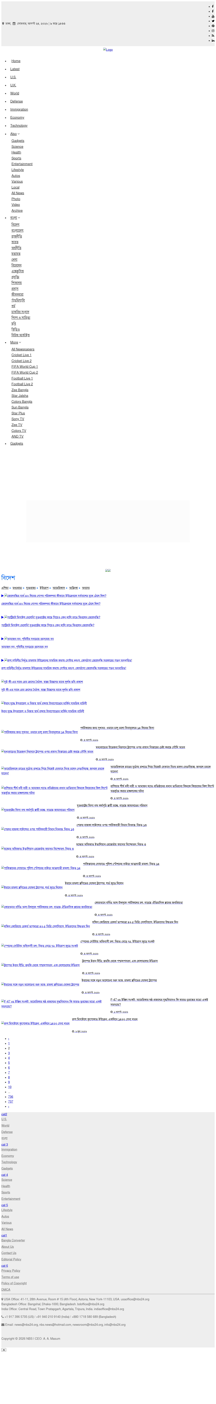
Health (16, 152)
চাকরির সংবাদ (20, 312)
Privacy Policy (10, 1271)
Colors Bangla (21, 402)
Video (15, 205)
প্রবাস (14, 289)
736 (10, 1097)
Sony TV (17, 419)
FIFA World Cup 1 (24, 367)
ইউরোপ (44, 588)
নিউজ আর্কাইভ (20, 335)
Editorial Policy (11, 1259)
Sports (16, 158)
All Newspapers (22, 349)
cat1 (4, 1236)
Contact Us (8, 1253)
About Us (7, 1247)
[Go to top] (3, 1350)
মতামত (15, 254)
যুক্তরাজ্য (31, 588)
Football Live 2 (22, 384)
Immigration (19, 109)
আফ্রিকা (73, 588)
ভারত (14, 242)
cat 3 (4, 1145)
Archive (17, 211)
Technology (19, 126)
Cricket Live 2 (21, 361)
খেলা (14, 260)
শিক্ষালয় (16, 283)
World (14, 93)
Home (15, 61)
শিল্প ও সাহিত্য (20, 318)
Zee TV (16, 425)
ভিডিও (15, 329)
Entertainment (22, 164)
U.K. (13, 85)
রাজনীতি (16, 236)
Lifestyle (17, 170)
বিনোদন (16, 265)
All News (17, 193)
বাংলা (13, 218)
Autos (15, 176)
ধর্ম (13, 306)
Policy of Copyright (14, 1283)
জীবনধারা (17, 294)
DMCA (5, 1290)
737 (10, 1102)
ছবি (13, 323)
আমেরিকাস (59, 588)
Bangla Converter (13, 1240)
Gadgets (17, 141)
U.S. (13, 77)
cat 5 (4, 1205)
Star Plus (18, 413)
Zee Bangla (19, 390)
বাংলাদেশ (17, 230)
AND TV (17, 436)
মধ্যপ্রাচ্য (17, 588)
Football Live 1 (22, 378)
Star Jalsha (19, 396)
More (14, 342)
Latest (15, 69)
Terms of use (10, 1277)
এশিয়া (4, 588)
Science (17, 147)
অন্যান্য (86, 588)
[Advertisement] (108, 474)
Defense (16, 101)
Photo (15, 199)
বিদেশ (15, 224)
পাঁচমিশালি (18, 300)
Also (13, 134)
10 (9, 1087)
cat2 (4, 1114)
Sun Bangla (20, 407)
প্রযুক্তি (15, 277)
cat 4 (4, 1175)
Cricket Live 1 (21, 355)
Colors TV (18, 431)
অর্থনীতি (16, 248)
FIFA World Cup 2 (24, 372)
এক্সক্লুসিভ (17, 271)
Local (15, 187)
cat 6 (4, 1266)
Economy (17, 117)
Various (17, 181)
